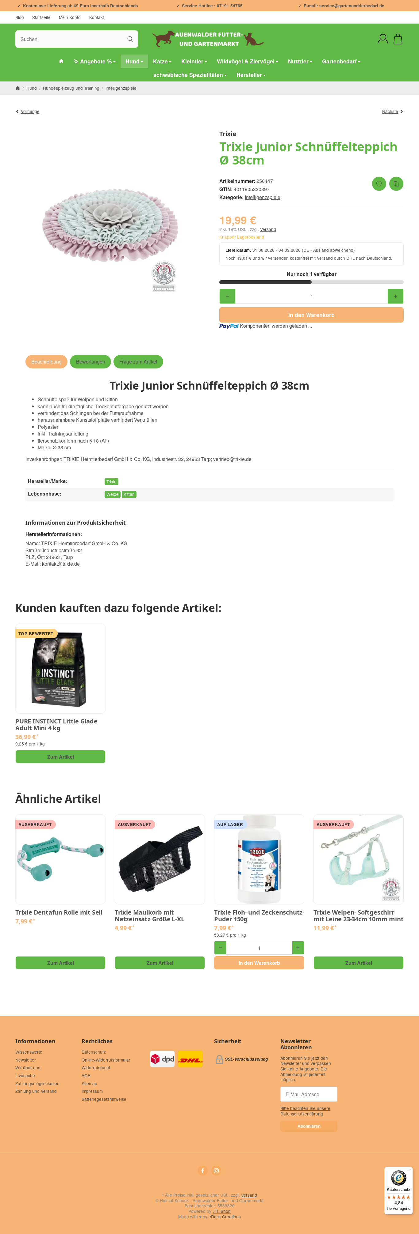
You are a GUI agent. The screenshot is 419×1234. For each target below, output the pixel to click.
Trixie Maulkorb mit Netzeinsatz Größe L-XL (149, 916)
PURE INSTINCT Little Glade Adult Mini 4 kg (56, 724)
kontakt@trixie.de (61, 563)
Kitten (129, 494)
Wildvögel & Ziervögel (246, 61)
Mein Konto (70, 17)
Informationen (35, 1041)
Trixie (111, 481)
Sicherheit (227, 1041)
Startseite (41, 17)
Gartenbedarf (339, 61)
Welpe (112, 494)
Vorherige (30, 111)
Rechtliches (97, 1041)
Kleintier (192, 61)
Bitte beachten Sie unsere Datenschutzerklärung (305, 1111)
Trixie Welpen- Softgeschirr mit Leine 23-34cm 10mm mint (358, 916)
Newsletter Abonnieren (296, 1044)
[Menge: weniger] (227, 296)
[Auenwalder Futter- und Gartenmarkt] (61, 61)
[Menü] (409, 1170)
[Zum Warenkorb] (398, 39)
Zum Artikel (60, 756)
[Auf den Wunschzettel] (379, 183)
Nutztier (298, 61)
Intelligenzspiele (262, 197)
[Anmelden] (383, 39)
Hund (132, 61)
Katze (160, 61)
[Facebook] (203, 1171)
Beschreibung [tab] (46, 361)
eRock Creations (225, 1216)
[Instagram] (216, 1171)
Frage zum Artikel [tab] (138, 361)
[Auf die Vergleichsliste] (396, 183)
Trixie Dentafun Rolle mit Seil (58, 912)
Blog (19, 17)
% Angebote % (93, 61)
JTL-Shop (222, 1211)
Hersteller (249, 74)
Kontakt (96, 17)
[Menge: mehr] (395, 296)
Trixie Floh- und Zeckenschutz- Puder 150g (259, 916)
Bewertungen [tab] (90, 361)
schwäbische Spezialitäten (188, 74)
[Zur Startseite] (209, 39)
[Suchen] (130, 39)
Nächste (390, 111)
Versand (268, 229)
